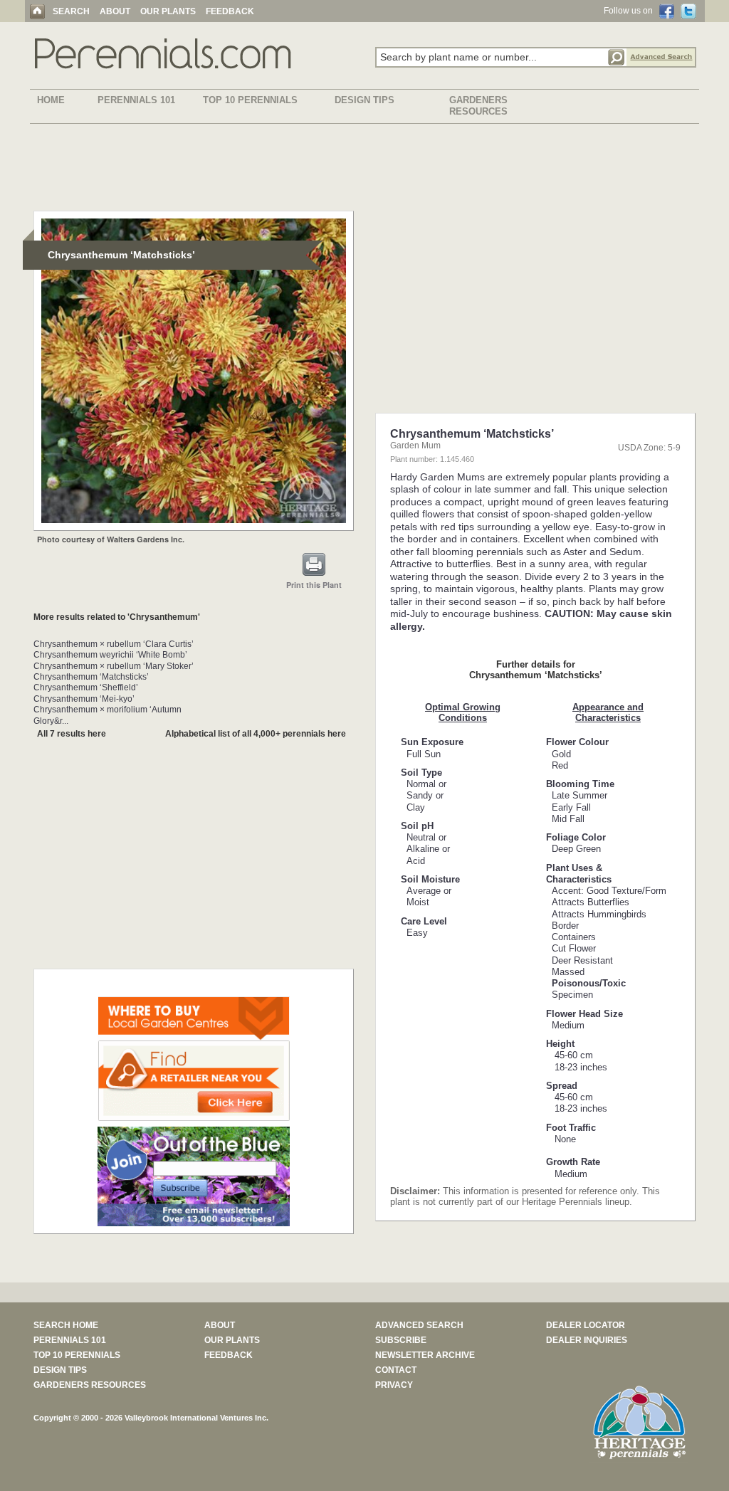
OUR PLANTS (168, 11)
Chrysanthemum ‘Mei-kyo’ (84, 699)
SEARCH (71, 11)
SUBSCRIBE (400, 1340)
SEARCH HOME (65, 1325)
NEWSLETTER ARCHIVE (425, 1355)
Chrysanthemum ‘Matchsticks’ (91, 677)
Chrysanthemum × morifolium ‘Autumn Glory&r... (107, 715)
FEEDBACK (230, 11)
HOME (51, 100)
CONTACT (395, 1370)
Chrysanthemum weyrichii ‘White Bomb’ (110, 655)
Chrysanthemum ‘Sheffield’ (85, 687)
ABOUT (115, 11)
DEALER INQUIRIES (586, 1340)
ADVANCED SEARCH (419, 1325)
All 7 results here (71, 734)
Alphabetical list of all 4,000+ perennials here (255, 734)
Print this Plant (314, 584)
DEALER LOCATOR (585, 1325)
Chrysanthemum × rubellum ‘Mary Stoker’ (113, 666)
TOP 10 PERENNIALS (250, 100)
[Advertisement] (364, 170)
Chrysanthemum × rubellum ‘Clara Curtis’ (113, 644)
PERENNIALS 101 (136, 100)
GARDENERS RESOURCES (478, 106)
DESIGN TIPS (364, 100)
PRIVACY (394, 1385)
